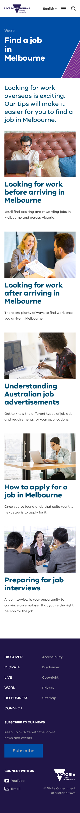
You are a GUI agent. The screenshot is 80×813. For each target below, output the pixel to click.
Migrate (12, 667)
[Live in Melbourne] (17, 8)
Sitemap (49, 698)
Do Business (16, 698)
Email (15, 788)
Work (9, 30)
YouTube (18, 780)
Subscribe (23, 751)
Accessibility (52, 657)
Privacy (48, 688)
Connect (13, 708)
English (48, 8)
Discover (13, 657)
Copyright (50, 677)
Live (8, 677)
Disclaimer (51, 667)
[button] (65, 8)
